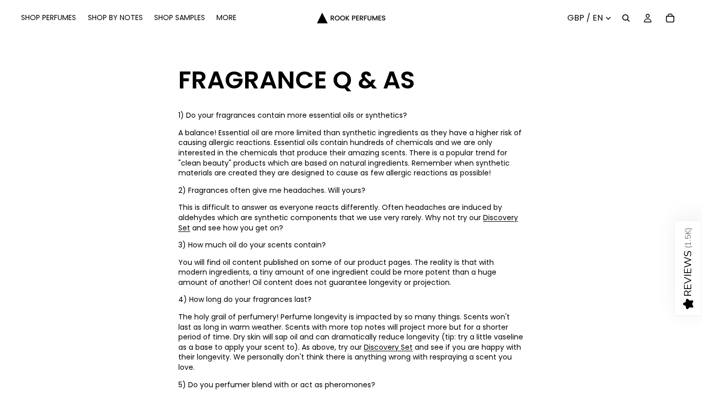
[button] (688, 268)
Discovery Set (388, 347)
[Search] (626, 18)
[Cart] (670, 18)
